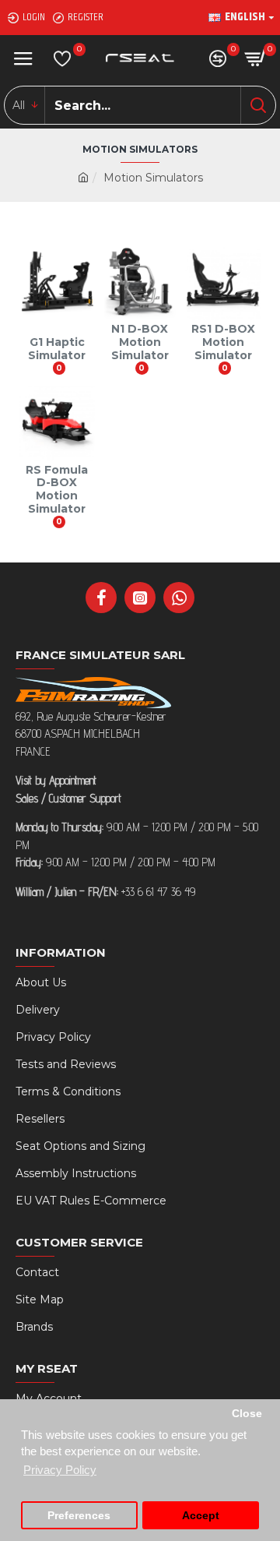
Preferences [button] (78, 1516)
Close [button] (247, 1413)
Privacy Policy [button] (59, 1469)
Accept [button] (200, 1516)
